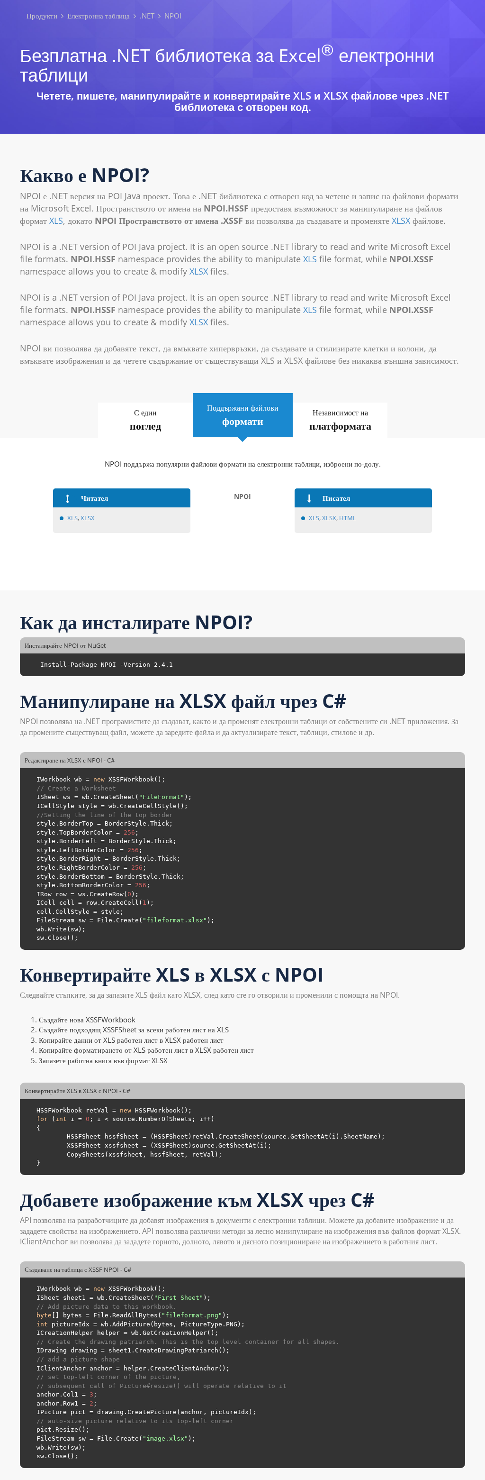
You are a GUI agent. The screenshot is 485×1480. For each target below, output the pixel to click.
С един (145, 419)
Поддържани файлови (242, 415)
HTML (347, 518)
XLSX (401, 220)
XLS (56, 220)
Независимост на (340, 419)
